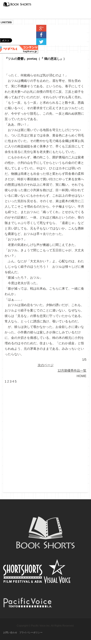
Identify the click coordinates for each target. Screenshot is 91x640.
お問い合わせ (10, 632)
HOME (81, 376)
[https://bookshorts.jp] (17, 4)
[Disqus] (45, 436)
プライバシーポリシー (31, 632)
